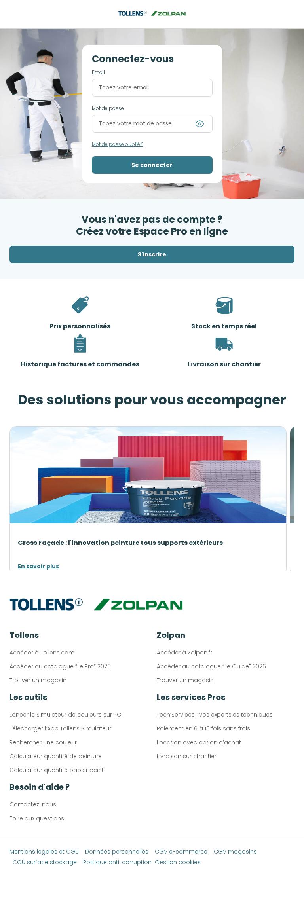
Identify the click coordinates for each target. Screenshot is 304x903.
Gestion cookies (178, 862)
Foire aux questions (37, 818)
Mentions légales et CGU (44, 852)
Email (98, 72)
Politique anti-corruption (117, 862)
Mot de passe (108, 108)
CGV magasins (235, 852)
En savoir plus (38, 566)
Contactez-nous (33, 804)
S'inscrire (152, 254)
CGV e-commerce (181, 852)
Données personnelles (116, 852)
